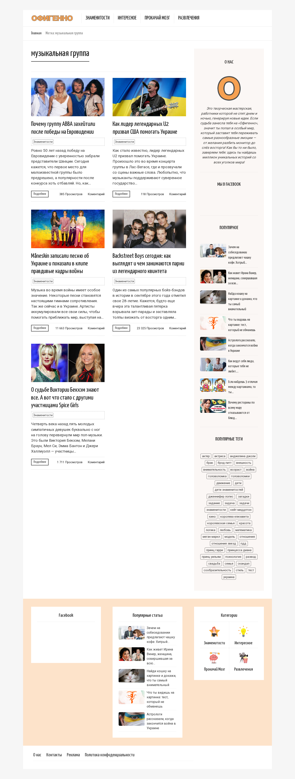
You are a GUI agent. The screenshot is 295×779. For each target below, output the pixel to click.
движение (223, 483)
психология (233, 557)
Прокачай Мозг (157, 18)
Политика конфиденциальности (109, 755)
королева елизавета (234, 516)
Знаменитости (97, 18)
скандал (243, 563)
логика (210, 530)
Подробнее (40, 193)
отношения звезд (224, 543)
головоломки (240, 476)
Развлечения (188, 18)
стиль (240, 570)
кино (212, 516)
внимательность (214, 469)
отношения (247, 536)
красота (244, 523)
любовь (225, 530)
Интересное (127, 18)
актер (206, 456)
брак (209, 463)
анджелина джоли (242, 456)
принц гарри (214, 550)
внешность (243, 463)
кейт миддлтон (240, 510)
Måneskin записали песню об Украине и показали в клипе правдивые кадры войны (60, 263)
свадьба (214, 563)
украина (228, 577)
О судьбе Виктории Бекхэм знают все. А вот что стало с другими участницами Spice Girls (65, 397)
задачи (244, 503)
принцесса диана (239, 550)
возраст (236, 469)
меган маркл (211, 536)
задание (214, 503)
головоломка (217, 476)
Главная (36, 33)
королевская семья (221, 523)
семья (229, 563)
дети (238, 483)
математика (243, 530)
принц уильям (211, 557)
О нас (37, 755)
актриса (219, 456)
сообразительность (217, 570)
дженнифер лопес (220, 496)
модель (230, 536)
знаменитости (216, 510)
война (250, 469)
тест (251, 570)
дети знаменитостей (229, 489)
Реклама (73, 755)
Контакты (54, 755)
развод (251, 557)
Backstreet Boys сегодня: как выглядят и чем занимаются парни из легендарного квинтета (148, 263)
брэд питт (225, 463)
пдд (243, 543)
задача (230, 503)
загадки (243, 496)
